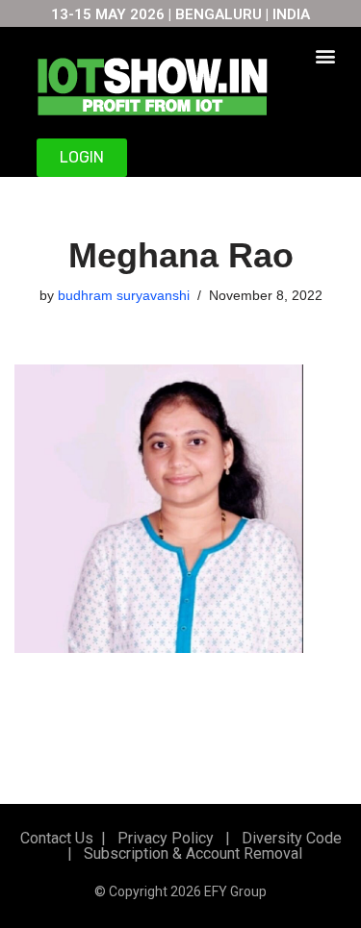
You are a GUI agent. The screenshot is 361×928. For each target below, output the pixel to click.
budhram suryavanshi (124, 295)
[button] (325, 55)
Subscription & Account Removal (189, 853)
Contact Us (56, 838)
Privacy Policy (164, 838)
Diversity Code (288, 838)
